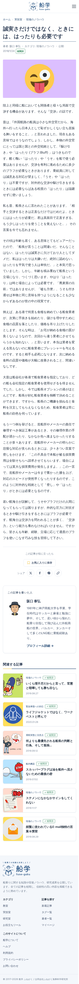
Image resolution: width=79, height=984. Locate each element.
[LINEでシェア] (49, 573)
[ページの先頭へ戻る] (71, 977)
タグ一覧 (47, 912)
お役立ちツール (12, 925)
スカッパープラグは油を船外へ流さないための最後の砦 (49, 772)
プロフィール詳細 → (40, 646)
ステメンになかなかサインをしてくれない (49, 800)
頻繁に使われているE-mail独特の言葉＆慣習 (49, 829)
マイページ (48, 925)
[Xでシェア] (30, 573)
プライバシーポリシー (16, 959)
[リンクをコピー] (58, 573)
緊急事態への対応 (35, 706)
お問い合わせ (10, 965)
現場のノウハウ (35, 19)
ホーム (7, 19)
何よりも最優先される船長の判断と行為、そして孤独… (49, 743)
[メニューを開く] (74, 6)
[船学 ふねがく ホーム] (39, 6)
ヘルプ (7, 946)
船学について (10, 940)
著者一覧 (47, 918)
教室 (5, 905)
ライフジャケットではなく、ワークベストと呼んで (49, 714)
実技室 (18, 19)
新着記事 (47, 905)
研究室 (7, 918)
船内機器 (30, 763)
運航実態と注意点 (35, 735)
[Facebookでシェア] (40, 573)
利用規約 (8, 952)
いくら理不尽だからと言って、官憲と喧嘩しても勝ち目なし (49, 686)
